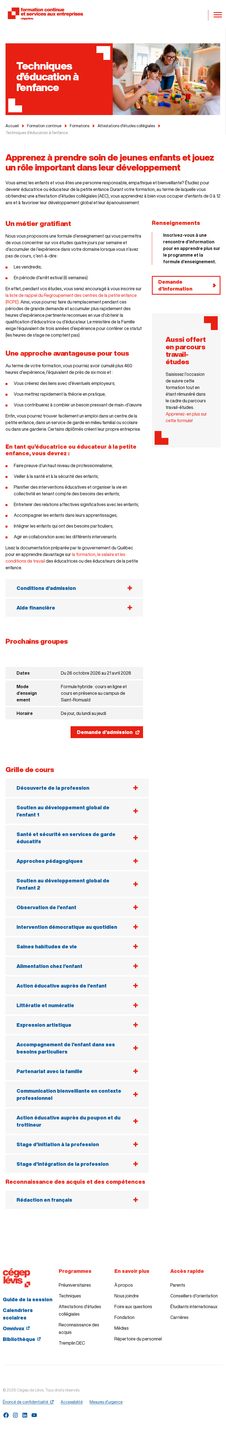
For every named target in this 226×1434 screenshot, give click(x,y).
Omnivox (13, 1328)
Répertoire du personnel (138, 1339)
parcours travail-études (185, 354)
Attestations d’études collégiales (126, 126)
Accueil (12, 126)
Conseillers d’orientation (194, 1296)
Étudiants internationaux (193, 1306)
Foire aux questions (133, 1306)
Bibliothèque (19, 1339)
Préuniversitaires (75, 1285)
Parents (177, 1285)
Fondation (124, 1317)
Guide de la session (27, 1299)
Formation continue (44, 126)
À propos (123, 1285)
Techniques (70, 1296)
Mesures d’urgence (106, 1402)
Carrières (179, 1317)
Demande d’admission (105, 732)
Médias (121, 1328)
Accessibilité (72, 1402)
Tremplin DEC (72, 1343)
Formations (79, 126)
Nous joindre (126, 1296)
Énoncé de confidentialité (25, 1402)
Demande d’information (175, 285)
